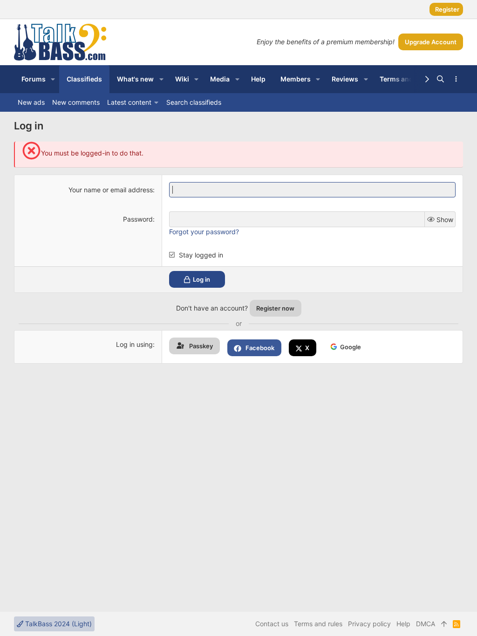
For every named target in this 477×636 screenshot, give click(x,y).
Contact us (271, 624)
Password (138, 219)
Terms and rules (318, 624)
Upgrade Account (431, 42)
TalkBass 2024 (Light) (57, 624)
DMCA (425, 624)
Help (403, 624)
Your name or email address (110, 190)
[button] (53, 79)
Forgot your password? (204, 232)
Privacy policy (369, 624)
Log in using (134, 344)
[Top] (444, 623)
